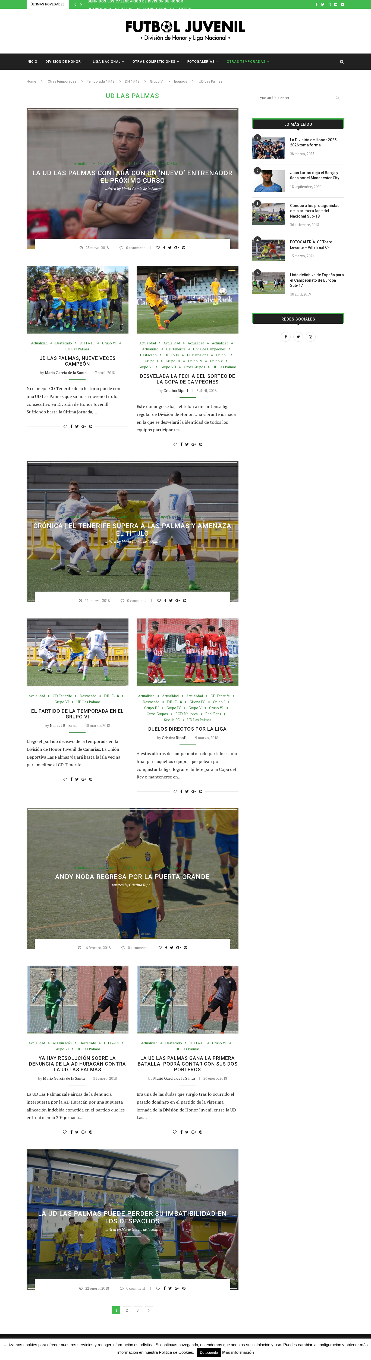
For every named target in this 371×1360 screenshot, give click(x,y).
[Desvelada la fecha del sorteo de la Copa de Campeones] (187, 300)
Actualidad (82, 164)
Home (31, 81)
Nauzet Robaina (63, 725)
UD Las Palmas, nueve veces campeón (77, 361)
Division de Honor (63, 62)
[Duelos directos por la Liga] (187, 652)
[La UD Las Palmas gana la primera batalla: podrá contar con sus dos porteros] (187, 1000)
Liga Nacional (107, 62)
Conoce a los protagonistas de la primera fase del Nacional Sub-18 (314, 210)
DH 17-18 (132, 81)
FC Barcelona (197, 355)
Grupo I (222, 355)
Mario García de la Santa (141, 188)
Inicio (32, 62)
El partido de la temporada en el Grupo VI (77, 714)
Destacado (106, 164)
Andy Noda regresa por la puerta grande (132, 877)
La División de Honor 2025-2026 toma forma (314, 142)
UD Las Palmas (179, 164)
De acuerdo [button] (209, 1352)
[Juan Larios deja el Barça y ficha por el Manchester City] (268, 181)
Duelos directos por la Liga (187, 729)
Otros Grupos (194, 367)
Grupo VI (157, 81)
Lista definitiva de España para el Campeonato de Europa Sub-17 (317, 280)
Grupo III (173, 361)
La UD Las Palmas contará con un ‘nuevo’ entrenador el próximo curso (132, 176)
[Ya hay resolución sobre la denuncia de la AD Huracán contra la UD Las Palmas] (77, 1000)
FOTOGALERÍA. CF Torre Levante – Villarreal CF (311, 245)
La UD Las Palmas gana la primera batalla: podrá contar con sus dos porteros (188, 1063)
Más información (238, 1352)
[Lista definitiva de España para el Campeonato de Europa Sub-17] (268, 283)
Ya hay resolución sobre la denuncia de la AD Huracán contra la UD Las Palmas (77, 1063)
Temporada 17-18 (100, 81)
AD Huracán (62, 1043)
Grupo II (151, 361)
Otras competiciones (154, 62)
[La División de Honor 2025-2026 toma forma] (268, 148)
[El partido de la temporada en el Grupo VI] (77, 652)
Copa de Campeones (209, 349)
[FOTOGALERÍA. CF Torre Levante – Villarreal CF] (268, 250)
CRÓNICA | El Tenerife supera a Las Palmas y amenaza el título (132, 529)
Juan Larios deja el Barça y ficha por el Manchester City (314, 175)
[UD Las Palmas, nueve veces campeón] (77, 300)
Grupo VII (168, 367)
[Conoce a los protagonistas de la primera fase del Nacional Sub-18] (268, 214)
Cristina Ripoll (176, 390)
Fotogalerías (201, 62)
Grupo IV (195, 361)
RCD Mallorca (186, 714)
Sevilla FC (172, 720)
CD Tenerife (176, 349)
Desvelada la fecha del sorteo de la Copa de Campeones (187, 379)
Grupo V (216, 361)
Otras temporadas (246, 62)
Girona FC (197, 702)
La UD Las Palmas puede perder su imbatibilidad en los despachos (132, 1217)
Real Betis (213, 714)
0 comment (135, 247)
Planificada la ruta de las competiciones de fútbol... (142, 4)
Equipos (180, 81)
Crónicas (96, 516)
